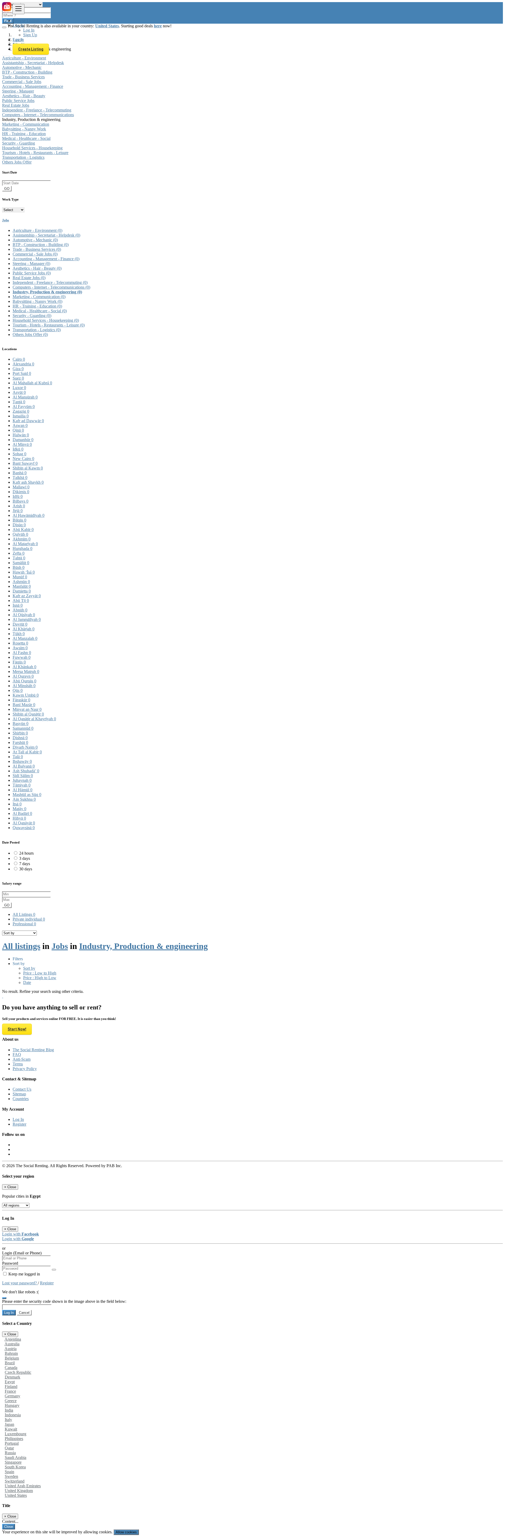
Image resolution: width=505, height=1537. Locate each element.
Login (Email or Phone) (22, 1253)
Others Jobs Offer (17, 162)
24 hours (26, 853)
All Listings (24, 914)
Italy (8, 1419)
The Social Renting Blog (33, 1050)
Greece (11, 1400)
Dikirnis (21, 491)
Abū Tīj (21, 600)
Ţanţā (19, 402)
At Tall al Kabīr (27, 752)
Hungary (12, 1405)
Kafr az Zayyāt (27, 596)
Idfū (18, 496)
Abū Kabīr (23, 529)
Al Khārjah (23, 629)
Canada (11, 1367)
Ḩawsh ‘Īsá (24, 572)
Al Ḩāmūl (22, 790)
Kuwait (11, 1429)
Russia (10, 1453)
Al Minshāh (24, 685)
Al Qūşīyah (24, 614)
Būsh (18, 567)
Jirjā (18, 510)
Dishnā (20, 738)
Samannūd (23, 728)
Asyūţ (19, 392)
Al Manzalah (25, 638)
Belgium (12, 1358)
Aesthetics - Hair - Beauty (23, 96)
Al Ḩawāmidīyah (28, 515)
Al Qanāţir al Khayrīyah (34, 719)
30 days (25, 869)
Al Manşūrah (25, 397)
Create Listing (30, 49)
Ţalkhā (20, 477)
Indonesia (13, 1415)
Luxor (19, 387)
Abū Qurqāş (24, 681)
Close (8, 1527)
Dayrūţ (20, 624)
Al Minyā (22, 444)
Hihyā (19, 818)
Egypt (10, 1382)
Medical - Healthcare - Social (26, 138)
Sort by (29, 968)
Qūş (18, 690)
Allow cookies (126, 1532)
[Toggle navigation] (18, 9)
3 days (24, 858)
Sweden (11, 1476)
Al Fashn (22, 652)
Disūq (19, 525)
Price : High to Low (39, 978)
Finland (11, 1386)
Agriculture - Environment (24, 58)
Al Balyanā (24, 766)
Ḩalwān (21, 435)
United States (16, 1495)
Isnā (18, 605)
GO (6, 189)
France (10, 1391)
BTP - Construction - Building (27, 72)
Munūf (20, 577)
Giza (18, 368)
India (9, 1410)
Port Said (22, 373)
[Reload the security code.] (4, 1296)
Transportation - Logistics (23, 157)
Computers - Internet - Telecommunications (38, 115)
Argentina (12, 1339)
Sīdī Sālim (23, 775)
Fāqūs (19, 662)
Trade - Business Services (23, 77)
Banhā (20, 473)
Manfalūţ (22, 586)
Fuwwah (22, 657)
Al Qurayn (23, 676)
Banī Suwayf (25, 463)
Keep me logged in (23, 1274)
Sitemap (19, 1094)
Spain (9, 1471)
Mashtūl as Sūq (27, 794)
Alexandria (23, 364)
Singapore (13, 1462)
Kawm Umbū (26, 695)
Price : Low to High (39, 973)
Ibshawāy (22, 761)
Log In (28, 30)
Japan (9, 1424)
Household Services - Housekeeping (32, 148)
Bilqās (19, 520)
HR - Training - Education (24, 133)
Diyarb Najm (25, 747)
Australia (11, 1344)
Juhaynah (22, 780)
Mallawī (21, 487)
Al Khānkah (24, 667)
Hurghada (22, 548)
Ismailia (21, 416)
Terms (18, 1064)
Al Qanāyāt (24, 823)
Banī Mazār (24, 704)
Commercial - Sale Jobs (21, 81)
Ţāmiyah (22, 785)
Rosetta (20, 643)
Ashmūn (21, 581)
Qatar (9, 1448)
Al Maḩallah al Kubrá (32, 383)
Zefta (18, 553)
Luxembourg (15, 1434)
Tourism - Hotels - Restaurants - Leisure (35, 152)
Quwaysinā (24, 827)
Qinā (18, 430)
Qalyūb (20, 534)
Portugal (12, 1443)
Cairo (19, 359)
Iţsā (17, 804)
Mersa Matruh (26, 671)
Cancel (24, 1313)
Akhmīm (22, 539)
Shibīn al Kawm (28, 468)
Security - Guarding (18, 143)
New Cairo (23, 458)
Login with (20, 1234)
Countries (21, 1098)
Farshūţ (20, 742)
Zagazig (21, 411)
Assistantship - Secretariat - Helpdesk (33, 62)
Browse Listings (26, 20)
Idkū (18, 449)
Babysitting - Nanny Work (24, 129)
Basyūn (20, 723)
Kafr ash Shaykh (28, 482)
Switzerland (14, 1481)
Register (19, 1124)
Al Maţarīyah (25, 544)
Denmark (12, 1377)
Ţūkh (19, 633)
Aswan (20, 425)
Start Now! (17, 1029)
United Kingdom (19, 1490)
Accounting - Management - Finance (32, 86)
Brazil (10, 1363)
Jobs (5, 220)
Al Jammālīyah (27, 619)
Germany (12, 1396)
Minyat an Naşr (27, 709)
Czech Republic (18, 1372)
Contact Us (22, 1089)
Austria (10, 1348)
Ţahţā (19, 558)
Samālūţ (21, 562)
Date (27, 982)
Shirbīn (20, 733)
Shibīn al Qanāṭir (28, 714)
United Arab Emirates (23, 1486)
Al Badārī (22, 813)
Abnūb (20, 610)
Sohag (19, 454)
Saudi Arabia (15, 1457)
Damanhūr (23, 439)
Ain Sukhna (24, 799)
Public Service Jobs (18, 100)
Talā (18, 756)
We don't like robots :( (20, 1292)
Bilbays (20, 501)
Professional (24, 924)
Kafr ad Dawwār (28, 420)
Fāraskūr (21, 700)
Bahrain (11, 1353)
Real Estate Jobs (15, 105)
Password (10, 1263)
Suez (18, 378)
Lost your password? (20, 1283)
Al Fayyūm (24, 406)
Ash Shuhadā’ (26, 771)
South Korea (15, 1467)
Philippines (14, 1438)
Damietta (22, 591)
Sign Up (30, 35)
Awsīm (20, 648)
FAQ (17, 1054)
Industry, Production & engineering (47, 292)
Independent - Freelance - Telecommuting (36, 110)
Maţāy (19, 808)
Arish (19, 506)
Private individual (29, 919)
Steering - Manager (18, 91)
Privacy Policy (25, 1068)
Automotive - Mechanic (22, 67)
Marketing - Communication (25, 124)
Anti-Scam (22, 1059)
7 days (24, 863)
